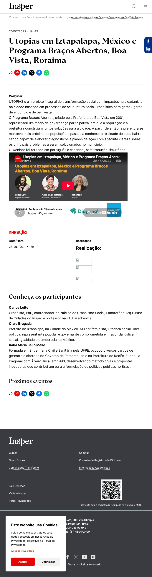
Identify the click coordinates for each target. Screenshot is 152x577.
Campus (84, 452)
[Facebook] (67, 560)
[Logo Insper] (21, 445)
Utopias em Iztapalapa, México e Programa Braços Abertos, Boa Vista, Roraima (105, 17)
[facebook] (39, 73)
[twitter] (32, 73)
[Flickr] (93, 560)
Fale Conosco (17, 485)
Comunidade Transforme (24, 467)
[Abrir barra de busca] (134, 6)
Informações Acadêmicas (94, 467)
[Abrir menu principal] (146, 6)
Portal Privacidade (20, 500)
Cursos (13, 452)
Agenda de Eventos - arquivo (49, 17)
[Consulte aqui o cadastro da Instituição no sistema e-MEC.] (111, 490)
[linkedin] (24, 73)
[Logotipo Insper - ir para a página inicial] (21, 7)
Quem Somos (17, 460)
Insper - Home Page (22, 17)
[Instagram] (76, 560)
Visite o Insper (17, 493)
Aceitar (22, 561)
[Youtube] (84, 560)
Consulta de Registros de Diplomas (100, 460)
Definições (48, 561)
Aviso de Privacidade (22, 550)
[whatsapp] (46, 73)
